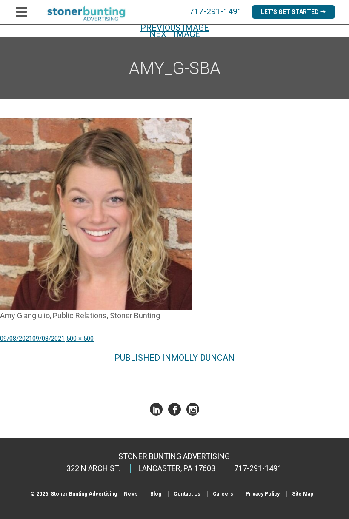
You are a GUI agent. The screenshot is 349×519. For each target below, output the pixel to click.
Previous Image (174, 28)
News (131, 494)
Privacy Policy (263, 494)
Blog (155, 494)
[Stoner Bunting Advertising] (91, 13)
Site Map (302, 494)
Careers (223, 494)
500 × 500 (80, 338)
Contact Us (187, 494)
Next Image (174, 34)
